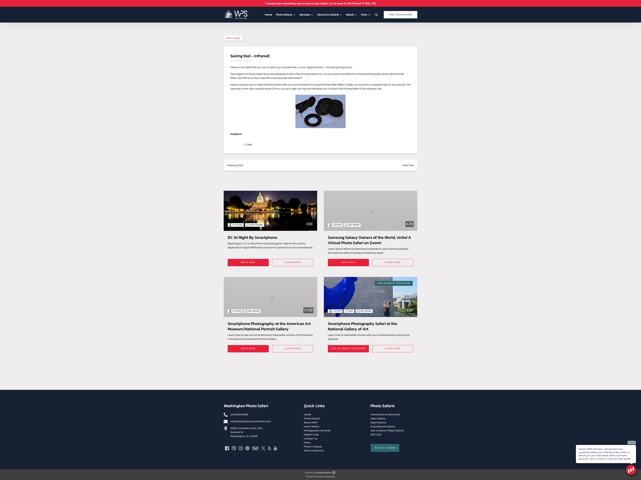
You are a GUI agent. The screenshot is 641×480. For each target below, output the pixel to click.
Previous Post (235, 165)
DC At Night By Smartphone (252, 237)
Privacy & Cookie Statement (320, 476)
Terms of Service (314, 450)
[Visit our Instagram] (241, 448)
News (307, 442)
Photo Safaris (312, 418)
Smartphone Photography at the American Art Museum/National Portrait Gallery (269, 326)
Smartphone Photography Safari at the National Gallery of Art (362, 326)
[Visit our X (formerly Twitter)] (263, 448)
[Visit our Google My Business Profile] (234, 448)
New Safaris (378, 418)
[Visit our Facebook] (227, 448)
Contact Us (310, 438)
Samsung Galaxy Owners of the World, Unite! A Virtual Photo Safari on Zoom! (369, 240)
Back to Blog (233, 38)
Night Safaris (378, 422)
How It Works (311, 426)
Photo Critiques (313, 446)
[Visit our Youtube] (275, 448)
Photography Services (317, 430)
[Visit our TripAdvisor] (255, 448)
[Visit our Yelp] (269, 448)
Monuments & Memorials (385, 414)
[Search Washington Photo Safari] (376, 15)
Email (249, 144)
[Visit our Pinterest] (247, 448)
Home (268, 14)
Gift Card (376, 434)
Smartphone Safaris (383, 426)
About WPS (310, 422)
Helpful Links (311, 434)
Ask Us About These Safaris (387, 430)
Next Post (408, 165)
